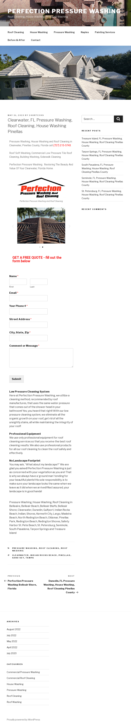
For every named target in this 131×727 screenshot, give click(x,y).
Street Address (20, 319)
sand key (18, 558)
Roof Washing (14, 702)
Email (13, 292)
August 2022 (13, 629)
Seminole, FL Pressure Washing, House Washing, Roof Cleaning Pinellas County (102, 182)
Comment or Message (24, 345)
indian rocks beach (43, 555)
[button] (39, 247)
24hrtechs (36, 115)
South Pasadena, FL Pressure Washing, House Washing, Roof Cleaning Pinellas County (98, 168)
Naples (85, 32)
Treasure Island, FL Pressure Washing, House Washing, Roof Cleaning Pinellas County (102, 142)
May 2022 (12, 641)
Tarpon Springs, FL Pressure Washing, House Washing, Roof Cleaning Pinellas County (102, 155)
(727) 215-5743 (62, 145)
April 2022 (12, 647)
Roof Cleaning (16, 32)
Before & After (16, 40)
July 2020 (12, 653)
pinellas (64, 555)
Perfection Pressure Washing (64, 11)
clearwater (20, 555)
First (11, 286)
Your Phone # (18, 305)
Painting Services (105, 32)
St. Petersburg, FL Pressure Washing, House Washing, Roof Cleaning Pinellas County (102, 195)
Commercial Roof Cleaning (21, 678)
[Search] (118, 119)
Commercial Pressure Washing (23, 672)
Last (32, 286)
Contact (35, 40)
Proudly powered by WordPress (23, 719)
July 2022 (11, 635)
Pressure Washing (64, 32)
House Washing (39, 32)
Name (13, 276)
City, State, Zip (20, 332)
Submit (16, 379)
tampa (30, 558)
